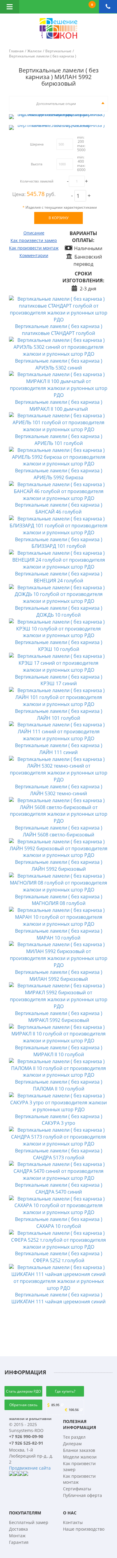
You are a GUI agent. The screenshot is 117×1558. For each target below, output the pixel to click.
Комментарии (34, 255)
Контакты (73, 1522)
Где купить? (65, 1391)
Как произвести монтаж (33, 248)
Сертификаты (77, 1489)
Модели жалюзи (80, 1457)
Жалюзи (34, 51)
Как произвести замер (33, 240)
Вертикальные (58, 51)
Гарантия (18, 1542)
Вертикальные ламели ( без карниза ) (42, 56)
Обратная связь (23, 1404)
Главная (16, 51)
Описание (33, 233)
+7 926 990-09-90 (26, 1436)
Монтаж (17, 1535)
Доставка (18, 1529)
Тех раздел (74, 1437)
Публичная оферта (82, 1495)
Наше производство (83, 1529)
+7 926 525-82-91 (26, 1443)
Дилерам (72, 1443)
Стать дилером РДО (23, 1391)
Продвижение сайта (30, 1468)
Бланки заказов (79, 1450)
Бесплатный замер (28, 1522)
